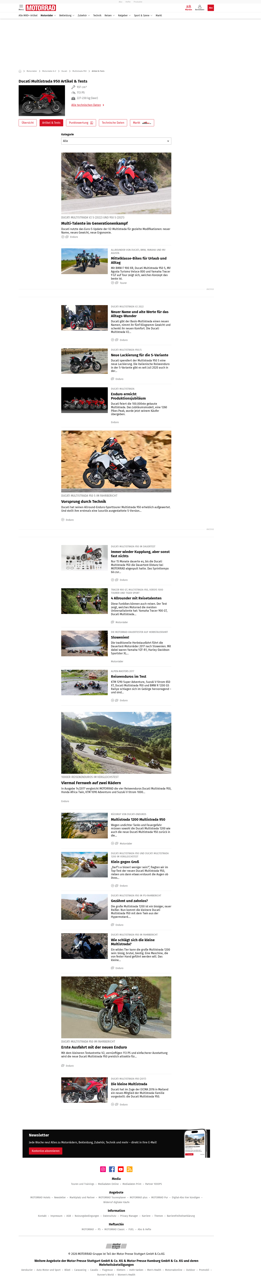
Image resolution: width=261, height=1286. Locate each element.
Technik (97, 15)
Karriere (146, 1215)
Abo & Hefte (144, 1229)
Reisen (108, 15)
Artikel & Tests (51, 122)
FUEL (131, 1229)
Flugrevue (107, 1269)
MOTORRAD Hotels (40, 1197)
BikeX (67, 1269)
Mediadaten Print (132, 1184)
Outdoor (190, 1269)
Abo (120, 2)
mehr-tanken (136, 1269)
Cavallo (94, 1269)
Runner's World (105, 1274)
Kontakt (42, 1215)
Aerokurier (27, 1269)
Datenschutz (109, 1215)
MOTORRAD (88, 1229)
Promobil (204, 1269)
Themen (158, 1215)
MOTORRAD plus (138, 1197)
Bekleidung (65, 15)
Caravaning (80, 1269)
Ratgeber (123, 15)
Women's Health (126, 1274)
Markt (159, 15)
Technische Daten (113, 122)
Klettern (121, 1269)
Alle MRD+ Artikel (28, 15)
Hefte (128, 2)
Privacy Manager (129, 1215)
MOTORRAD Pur (159, 1197)
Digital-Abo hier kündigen (186, 1197)
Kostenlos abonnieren (45, 1151)
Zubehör (82, 15)
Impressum (56, 1215)
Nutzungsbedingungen (87, 1215)
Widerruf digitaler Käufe (116, 1202)
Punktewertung (78, 122)
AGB (68, 1215)
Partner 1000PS (153, 1184)
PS (99, 1229)
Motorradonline (173, 1269)
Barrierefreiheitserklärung (181, 1215)
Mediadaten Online (108, 1184)
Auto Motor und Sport (49, 1269)
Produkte (138, 2)
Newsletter (60, 1197)
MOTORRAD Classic (114, 1229)
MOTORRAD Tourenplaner (112, 1197)
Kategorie (67, 134)
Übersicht (28, 122)
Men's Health (154, 1269)
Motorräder (47, 15)
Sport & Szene (141, 15)
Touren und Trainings (82, 1184)
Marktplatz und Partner (82, 1197)
